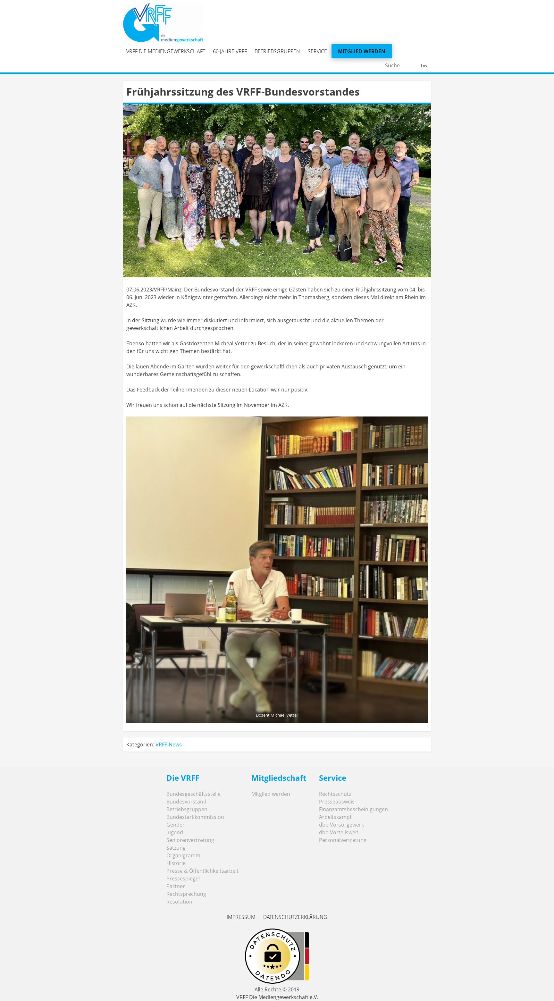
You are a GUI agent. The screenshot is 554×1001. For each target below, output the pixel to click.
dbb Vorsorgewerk (341, 824)
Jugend (174, 832)
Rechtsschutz (335, 793)
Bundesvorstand (186, 801)
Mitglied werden (361, 51)
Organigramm (183, 855)
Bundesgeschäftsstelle (193, 793)
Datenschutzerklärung (295, 917)
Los (424, 65)
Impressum (241, 917)
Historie (176, 863)
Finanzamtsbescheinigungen (353, 809)
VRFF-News (168, 744)
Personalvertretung (342, 840)
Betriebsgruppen (277, 51)
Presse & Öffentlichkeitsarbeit (202, 870)
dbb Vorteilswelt (338, 832)
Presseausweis (337, 801)
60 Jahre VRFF (230, 51)
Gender (175, 824)
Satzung (176, 847)
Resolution (179, 901)
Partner (175, 886)
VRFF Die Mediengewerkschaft (165, 51)
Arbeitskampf (335, 816)
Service (317, 51)
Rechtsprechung (186, 893)
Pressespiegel (183, 878)
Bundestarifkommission (195, 816)
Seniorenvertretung (190, 840)
